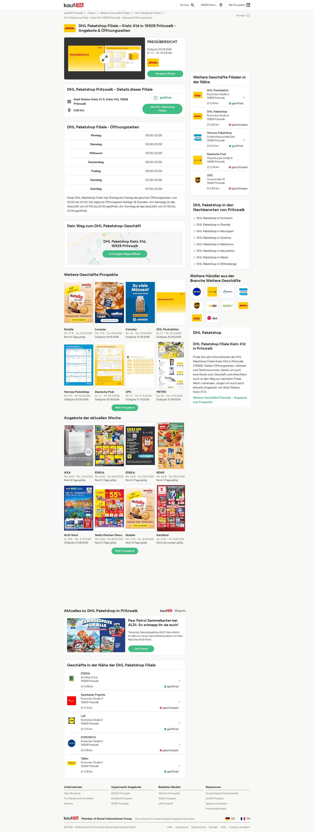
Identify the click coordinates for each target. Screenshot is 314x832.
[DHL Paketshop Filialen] (243, 305)
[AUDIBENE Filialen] (228, 291)
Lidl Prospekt (165, 803)
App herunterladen (216, 803)
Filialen (92, 13)
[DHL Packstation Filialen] (197, 318)
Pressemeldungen (216, 808)
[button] (125, 58)
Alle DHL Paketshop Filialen (162, 108)
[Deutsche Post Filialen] (212, 291)
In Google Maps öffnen (125, 254)
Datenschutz (198, 827)
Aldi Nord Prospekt (169, 793)
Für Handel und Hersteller (78, 798)
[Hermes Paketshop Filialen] (243, 291)
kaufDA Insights (215, 798)
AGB (223, 827)
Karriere (68, 803)
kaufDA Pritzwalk (73, 13)
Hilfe (170, 827)
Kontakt (213, 827)
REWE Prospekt (120, 803)
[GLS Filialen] (212, 305)
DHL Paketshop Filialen (148, 13)
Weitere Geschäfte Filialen (115, 13)
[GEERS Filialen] (228, 305)
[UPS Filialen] (197, 305)
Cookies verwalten (239, 827)
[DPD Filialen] (212, 318)
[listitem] (78, 309)
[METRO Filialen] (197, 291)
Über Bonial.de (72, 793)
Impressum (182, 827)
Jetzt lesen (141, 648)
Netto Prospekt (167, 798)
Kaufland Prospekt (121, 798)
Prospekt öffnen (165, 73)
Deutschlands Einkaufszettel (222, 793)
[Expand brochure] (104, 58)
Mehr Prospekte (125, 407)
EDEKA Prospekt (120, 793)
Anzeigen (241, 15)
